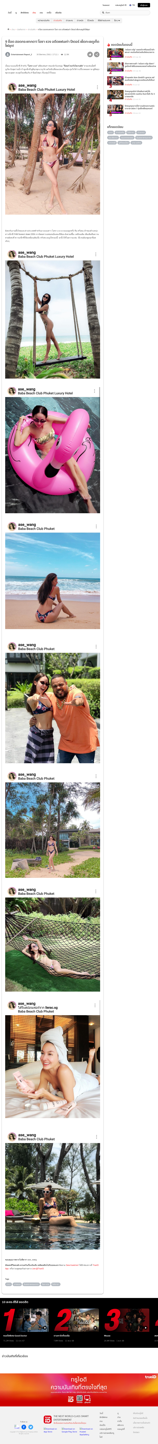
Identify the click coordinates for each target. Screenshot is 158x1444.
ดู (16, 12)
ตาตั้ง (49, 12)
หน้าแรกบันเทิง (43, 20)
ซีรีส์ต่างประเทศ (104, 20)
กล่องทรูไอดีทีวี (105, 1429)
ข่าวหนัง (80, 20)
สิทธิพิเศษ (25, 12)
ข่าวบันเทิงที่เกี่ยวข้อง (15, 1356)
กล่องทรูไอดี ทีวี (120, 5)
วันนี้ (9, 12)
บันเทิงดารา (21, 29)
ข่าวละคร (69, 20)
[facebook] (23, 1427)
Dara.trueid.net (72, 1265)
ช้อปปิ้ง (102, 1425)
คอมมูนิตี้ (121, 1429)
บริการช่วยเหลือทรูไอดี (107, 1435)
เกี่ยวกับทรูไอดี (138, 1413)
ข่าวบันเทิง (58, 20)
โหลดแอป (106, 5)
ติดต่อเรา (136, 1432)
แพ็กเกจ (120, 1425)
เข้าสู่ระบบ (144, 5)
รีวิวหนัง (90, 20)
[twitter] (30, 1427)
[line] (16, 1427)
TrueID (15, 5)
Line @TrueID (38, 1268)
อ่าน (34, 12)
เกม (41, 12)
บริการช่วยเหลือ (138, 1427)
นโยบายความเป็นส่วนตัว (141, 1423)
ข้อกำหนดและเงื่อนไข (140, 1418)
